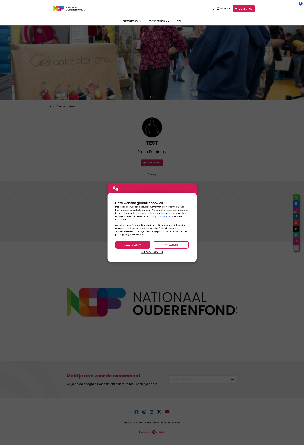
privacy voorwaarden (160, 216)
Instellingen (171, 244)
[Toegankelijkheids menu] (300, 3)
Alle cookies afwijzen (152, 252)
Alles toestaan (132, 244)
